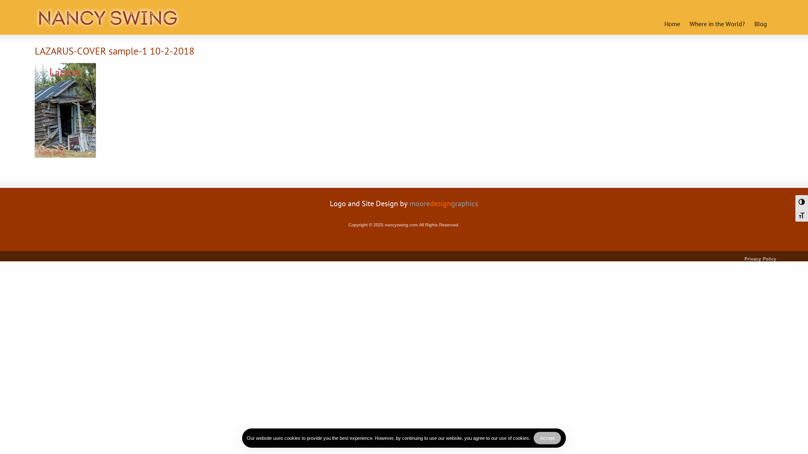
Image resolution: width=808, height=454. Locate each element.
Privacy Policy (760, 258)
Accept (547, 438)
